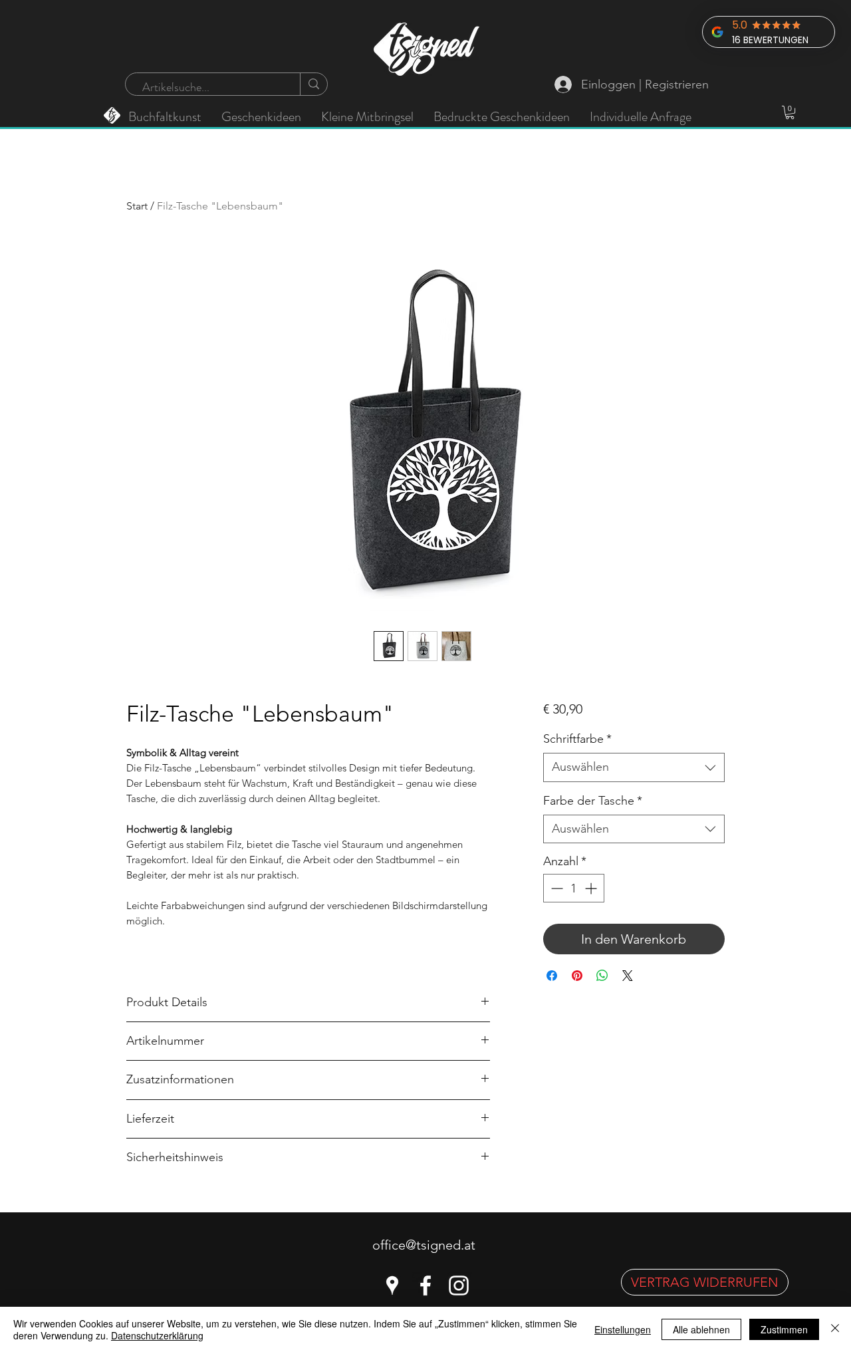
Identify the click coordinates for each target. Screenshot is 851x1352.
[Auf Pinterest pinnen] (577, 976)
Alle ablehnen (701, 1329)
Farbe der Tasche (592, 800)
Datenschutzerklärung (157, 1335)
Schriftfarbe (577, 739)
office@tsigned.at (423, 1245)
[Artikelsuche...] (313, 84)
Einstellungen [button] (622, 1329)
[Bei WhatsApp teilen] (602, 976)
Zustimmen (784, 1329)
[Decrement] (555, 888)
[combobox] (634, 767)
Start (137, 206)
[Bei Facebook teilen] (552, 976)
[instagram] (458, 1285)
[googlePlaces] (392, 1285)
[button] (790, 112)
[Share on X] (628, 976)
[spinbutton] (574, 888)
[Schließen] (835, 1329)
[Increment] (592, 888)
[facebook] (425, 1285)
